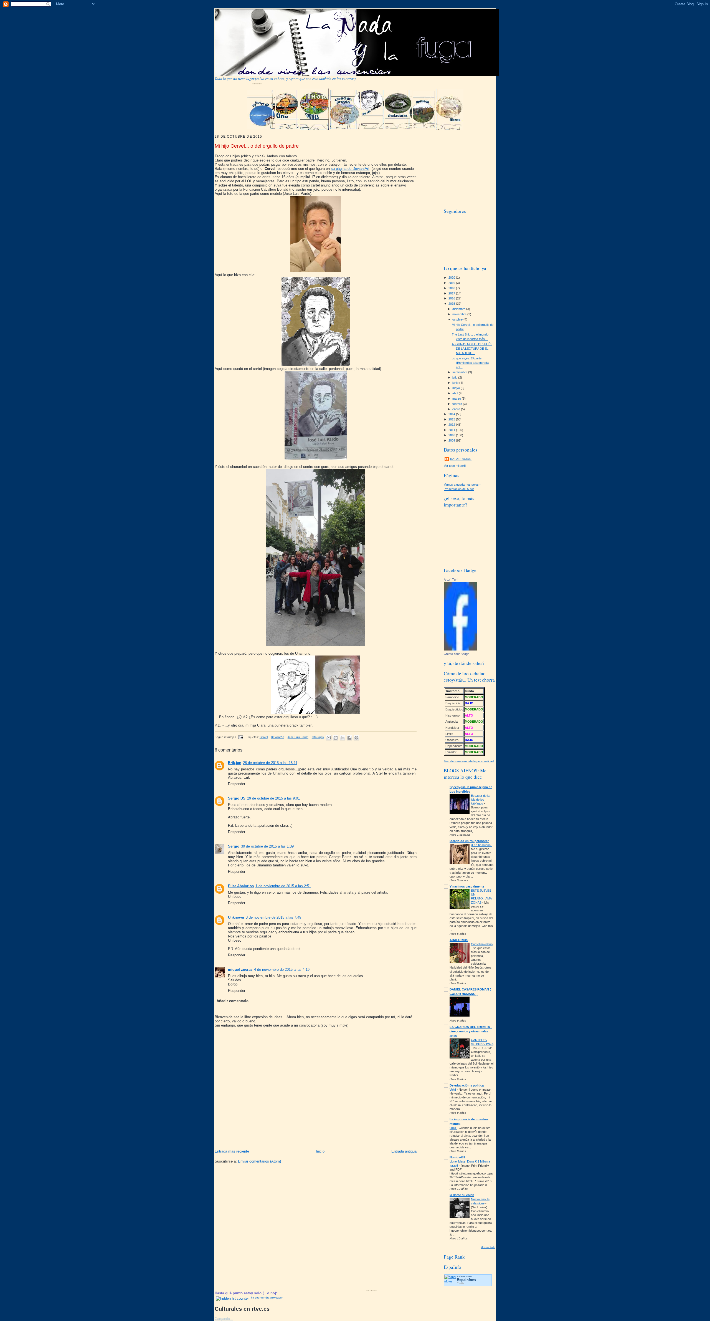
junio (455, 382)
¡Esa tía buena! (481, 845)
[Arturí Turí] (460, 649)
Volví (453, 1089)
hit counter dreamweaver (267, 1297)
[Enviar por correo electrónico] (328, 737)
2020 (452, 277)
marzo (457, 398)
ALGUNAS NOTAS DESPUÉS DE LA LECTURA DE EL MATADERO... (472, 348)
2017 (452, 293)
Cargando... (224, 1319)
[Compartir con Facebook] (349, 737)
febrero (457, 403)
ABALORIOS (459, 940)
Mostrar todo (488, 1247)
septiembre (460, 372)
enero (456, 409)
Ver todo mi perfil (455, 465)
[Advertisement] (485, 168)
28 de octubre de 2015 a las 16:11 (270, 763)
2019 (452, 282)
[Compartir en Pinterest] (356, 737)
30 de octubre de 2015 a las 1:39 (267, 846)
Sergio (233, 846)
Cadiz (460, 1283)
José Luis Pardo (298, 736)
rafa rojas (318, 736)
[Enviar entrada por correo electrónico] (240, 736)
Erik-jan (234, 763)
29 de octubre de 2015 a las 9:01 (273, 798)
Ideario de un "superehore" (469, 841)
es (466, 1280)
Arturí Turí (451, 579)
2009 (452, 440)
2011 (452, 430)
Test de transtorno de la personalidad (469, 761)
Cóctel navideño (482, 944)
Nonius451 (457, 1157)
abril (455, 393)
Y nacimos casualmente (467, 886)
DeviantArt (277, 736)
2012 (452, 424)
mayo (456, 388)
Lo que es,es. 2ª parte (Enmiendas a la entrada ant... (470, 363)
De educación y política (467, 1085)
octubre (457, 319)
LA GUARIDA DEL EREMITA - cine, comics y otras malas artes (471, 1031)
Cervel (264, 736)
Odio (453, 1128)
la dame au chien (462, 1195)
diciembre (459, 309)
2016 (452, 298)
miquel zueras (240, 969)
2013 (452, 419)
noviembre (459, 314)
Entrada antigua (404, 1151)
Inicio (320, 1151)
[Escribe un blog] (335, 737)
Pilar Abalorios (241, 886)
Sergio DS (236, 798)
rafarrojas (460, 458)
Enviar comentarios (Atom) (259, 1161)
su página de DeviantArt (350, 169)
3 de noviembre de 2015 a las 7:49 (273, 917)
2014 (452, 414)
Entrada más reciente (232, 1151)
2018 (452, 288)
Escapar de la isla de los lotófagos (480, 799)
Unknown (236, 917)
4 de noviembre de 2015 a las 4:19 (282, 969)
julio (455, 377)
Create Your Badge (456, 654)
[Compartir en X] (342, 737)
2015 (452, 303)
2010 (452, 435)
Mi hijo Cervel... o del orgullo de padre (257, 146)
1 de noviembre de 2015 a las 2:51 (283, 886)
